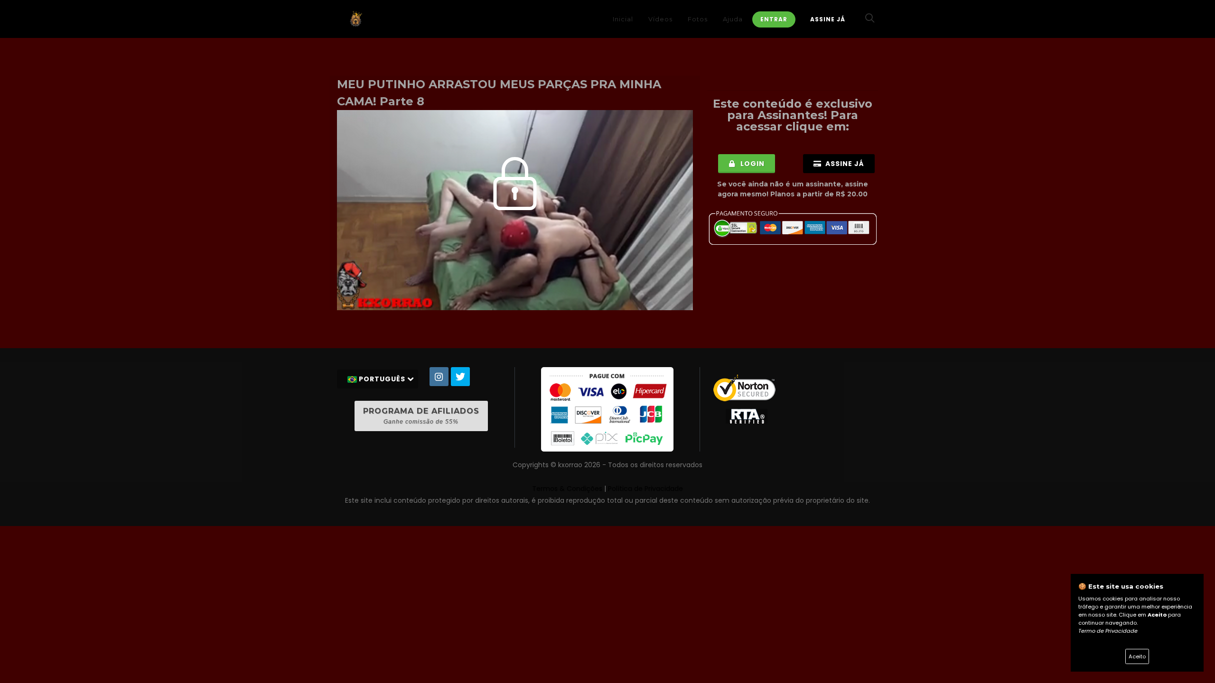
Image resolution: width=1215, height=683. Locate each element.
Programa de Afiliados (421, 415)
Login (751, 163)
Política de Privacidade (645, 488)
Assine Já (827, 19)
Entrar (773, 19)
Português (382, 379)
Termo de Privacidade (1108, 631)
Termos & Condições (567, 488)
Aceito (1137, 656)
